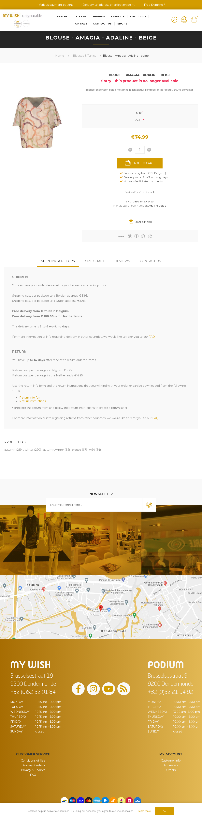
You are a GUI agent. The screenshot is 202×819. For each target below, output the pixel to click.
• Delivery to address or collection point (108, 5)
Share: (121, 236)
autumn (9, 449)
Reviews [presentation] (122, 261)
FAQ (33, 775)
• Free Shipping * (153, 5)
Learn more (144, 811)
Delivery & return (33, 765)
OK (164, 811)
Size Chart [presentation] (95, 261)
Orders (171, 770)
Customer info (171, 760)
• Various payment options (55, 5)
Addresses (171, 765)
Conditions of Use (33, 760)
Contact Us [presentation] (150, 261)
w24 (92, 449)
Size (139, 112)
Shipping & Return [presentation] (58, 261)
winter (29, 449)
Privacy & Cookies (33, 770)
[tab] (58, 261)
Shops (122, 23)
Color (138, 120)
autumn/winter (53, 449)
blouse (76, 449)
